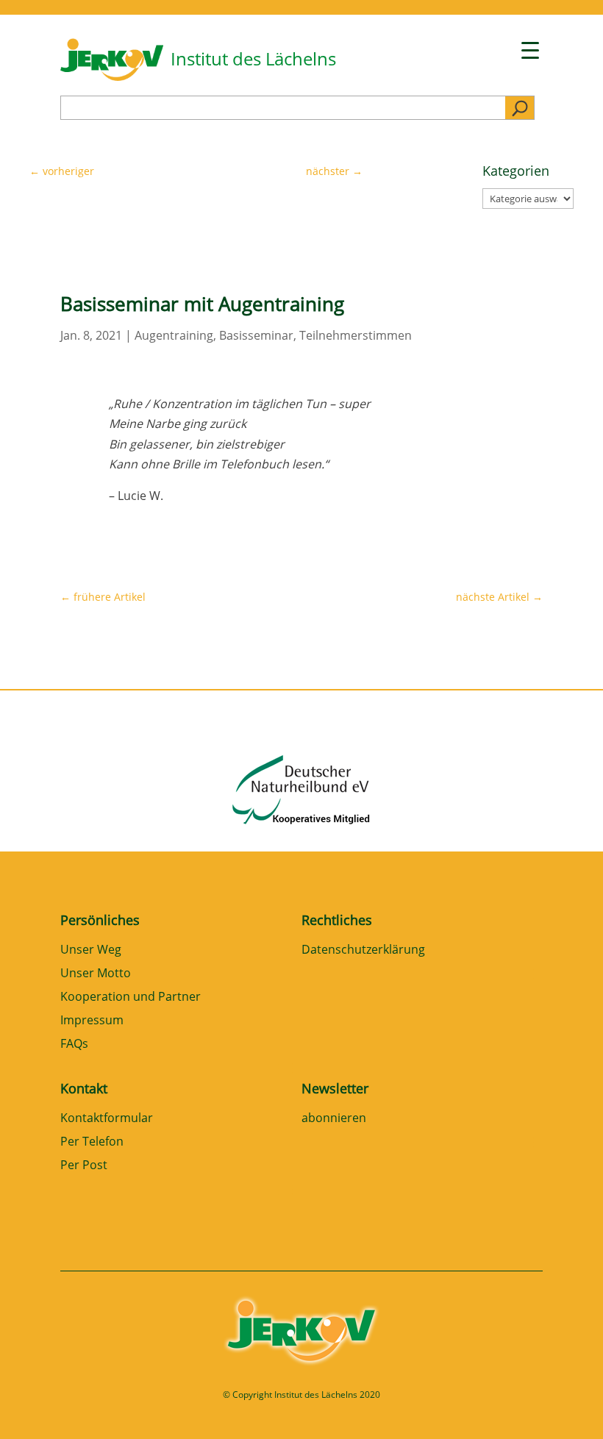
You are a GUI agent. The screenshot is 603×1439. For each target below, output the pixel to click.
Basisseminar (256, 335)
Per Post (83, 1166)
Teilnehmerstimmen (355, 335)
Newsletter (335, 1088)
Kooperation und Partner (130, 997)
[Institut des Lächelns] (111, 76)
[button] (32, 1406)
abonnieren (334, 1119)
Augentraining (174, 335)
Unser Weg (90, 950)
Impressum (92, 1021)
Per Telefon (92, 1142)
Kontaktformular (106, 1119)
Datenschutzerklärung (363, 950)
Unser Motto (95, 974)
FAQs (74, 1044)
